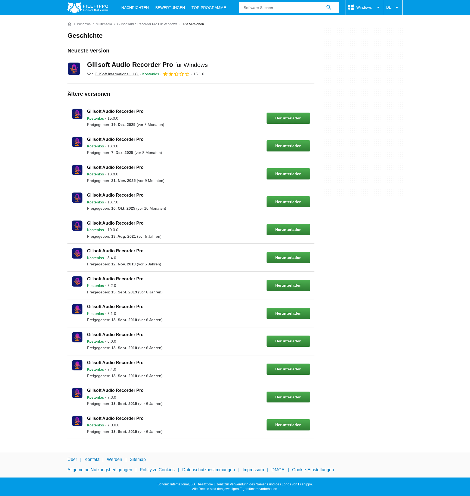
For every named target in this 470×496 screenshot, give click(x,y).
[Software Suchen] (328, 7)
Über (72, 459)
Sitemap (138, 459)
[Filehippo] (87, 7)
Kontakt (92, 459)
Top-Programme (208, 7)
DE (388, 7)
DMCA (278, 470)
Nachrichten (135, 7)
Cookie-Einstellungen (313, 470)
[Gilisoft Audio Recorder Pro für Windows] (74, 68)
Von (113, 74)
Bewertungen (170, 7)
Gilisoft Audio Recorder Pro (147, 64)
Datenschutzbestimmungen (208, 470)
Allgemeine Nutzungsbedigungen (99, 470)
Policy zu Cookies (157, 470)
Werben (114, 459)
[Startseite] (69, 24)
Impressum (253, 470)
